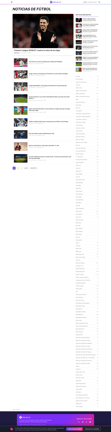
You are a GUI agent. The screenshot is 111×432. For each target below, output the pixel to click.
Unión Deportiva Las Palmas (87, 397)
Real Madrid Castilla (87, 311)
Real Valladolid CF (87, 329)
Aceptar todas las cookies (74, 429)
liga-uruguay (87, 240)
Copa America (87, 125)
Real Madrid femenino (87, 317)
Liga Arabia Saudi (87, 179)
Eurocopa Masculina (87, 151)
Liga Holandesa (87, 199)
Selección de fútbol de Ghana (87, 340)
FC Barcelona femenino (87, 159)
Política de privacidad (23, 429)
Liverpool (87, 245)
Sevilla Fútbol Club (87, 372)
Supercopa (87, 380)
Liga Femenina (87, 194)
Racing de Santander (87, 294)
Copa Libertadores (87, 133)
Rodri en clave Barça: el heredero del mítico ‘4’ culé (44, 145)
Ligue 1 (87, 242)
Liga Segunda (87, 214)
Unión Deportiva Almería (87, 395)
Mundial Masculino (87, 271)
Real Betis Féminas (87, 306)
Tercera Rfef (87, 389)
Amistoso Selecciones (87, 82)
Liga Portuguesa (87, 208)
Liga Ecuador (87, 191)
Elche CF (87, 145)
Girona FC (87, 168)
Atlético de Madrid (87, 93)
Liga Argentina (87, 182)
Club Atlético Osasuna (87, 119)
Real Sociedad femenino (87, 326)
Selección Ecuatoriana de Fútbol (87, 360)
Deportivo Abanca (87, 136)
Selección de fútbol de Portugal (87, 352)
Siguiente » (33, 168)
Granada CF (87, 171)
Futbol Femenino (87, 162)
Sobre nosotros (26, 424)
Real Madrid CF (87, 314)
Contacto (44, 424)
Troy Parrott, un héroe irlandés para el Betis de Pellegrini (45, 61)
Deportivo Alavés (87, 139)
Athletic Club (87, 87)
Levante (87, 176)
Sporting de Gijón (87, 377)
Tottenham (87, 392)
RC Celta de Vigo (87, 300)
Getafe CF (87, 165)
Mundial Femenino (87, 268)
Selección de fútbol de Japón (87, 346)
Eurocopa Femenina (87, 148)
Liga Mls (87, 205)
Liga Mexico (87, 202)
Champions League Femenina (87, 113)
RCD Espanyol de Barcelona (87, 303)
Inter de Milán (87, 174)
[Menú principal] (11, 2)
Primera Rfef (87, 288)
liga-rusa (87, 237)
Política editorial (33, 424)
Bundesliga (87, 105)
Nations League (87, 274)
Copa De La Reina (87, 128)
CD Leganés (87, 110)
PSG (87, 291)
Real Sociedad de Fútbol (87, 323)
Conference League (87, 122)
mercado (87, 260)
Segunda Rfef (87, 334)
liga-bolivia (87, 222)
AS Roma (87, 85)
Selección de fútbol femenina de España (87, 354)
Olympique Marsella (87, 283)
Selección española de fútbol (87, 363)
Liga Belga (87, 185)
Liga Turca (87, 217)
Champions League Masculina (87, 116)
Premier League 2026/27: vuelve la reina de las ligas (37, 50)
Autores (39, 424)
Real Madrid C (87, 308)
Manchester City (87, 254)
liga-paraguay (87, 231)
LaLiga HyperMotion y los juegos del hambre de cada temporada (48, 85)
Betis (87, 99)
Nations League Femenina (87, 277)
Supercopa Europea (87, 383)
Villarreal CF (87, 403)
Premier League (87, 286)
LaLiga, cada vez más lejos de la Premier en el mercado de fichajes (48, 73)
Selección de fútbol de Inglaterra (87, 343)
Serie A (87, 366)
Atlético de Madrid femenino (87, 96)
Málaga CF (87, 251)
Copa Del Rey (87, 131)
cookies (37, 429)
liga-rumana (87, 234)
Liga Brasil (87, 188)
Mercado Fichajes (87, 263)
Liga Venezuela (87, 219)
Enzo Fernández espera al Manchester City (41, 133)
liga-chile (87, 225)
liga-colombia (87, 228)
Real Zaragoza (87, 331)
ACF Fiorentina (87, 79)
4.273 (26, 168)
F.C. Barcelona (87, 156)
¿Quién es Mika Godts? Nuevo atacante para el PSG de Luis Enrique (48, 121)
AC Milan (87, 76)
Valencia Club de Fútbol (87, 400)
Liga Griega (87, 197)
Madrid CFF (87, 248)
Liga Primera (87, 211)
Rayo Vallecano (87, 297)
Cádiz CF (87, 108)
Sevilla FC (87, 369)
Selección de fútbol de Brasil (87, 337)
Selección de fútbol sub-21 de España (87, 357)
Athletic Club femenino (87, 90)
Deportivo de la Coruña (87, 142)
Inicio (14, 409)
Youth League (87, 406)
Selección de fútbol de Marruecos (87, 349)
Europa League (87, 153)
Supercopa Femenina (87, 386)
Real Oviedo (87, 320)
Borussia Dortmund (87, 102)
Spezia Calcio (87, 374)
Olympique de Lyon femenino (87, 280)
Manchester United (87, 257)
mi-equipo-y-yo (87, 265)
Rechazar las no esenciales (92, 429)
